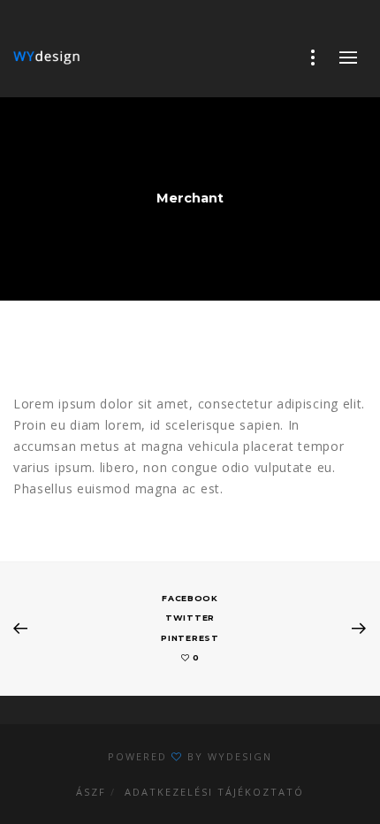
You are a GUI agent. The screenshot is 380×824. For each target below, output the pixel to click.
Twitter (190, 617)
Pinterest (189, 638)
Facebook (190, 598)
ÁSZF (91, 791)
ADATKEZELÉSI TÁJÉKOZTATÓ (214, 791)
